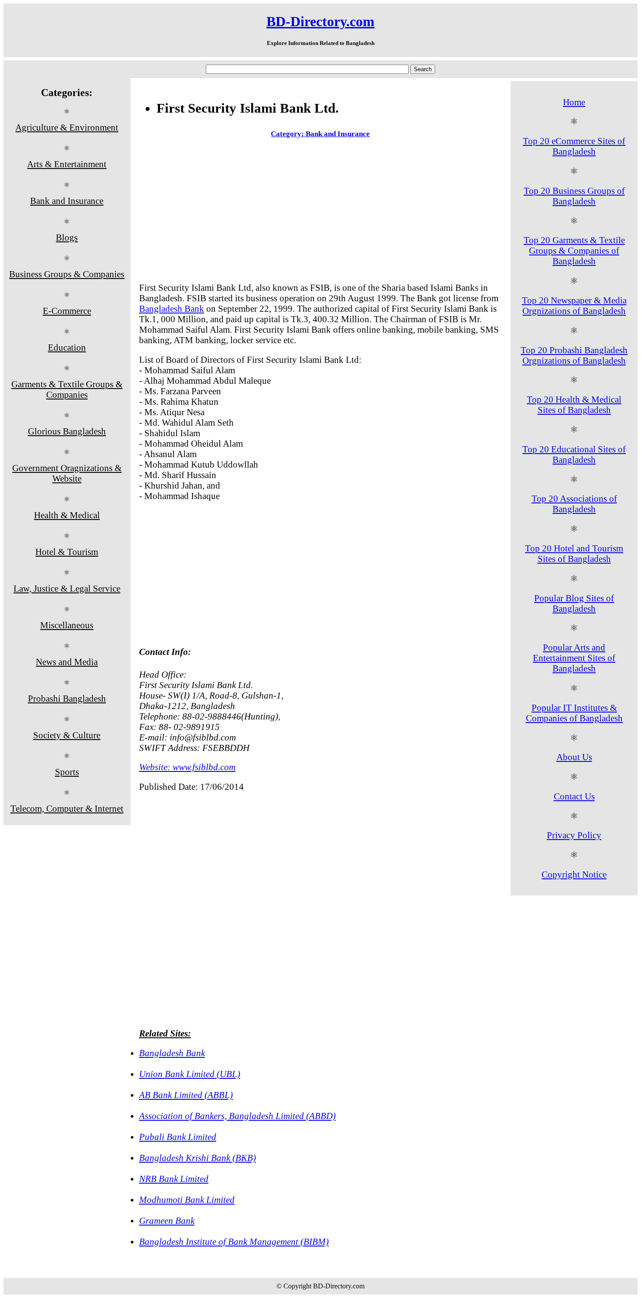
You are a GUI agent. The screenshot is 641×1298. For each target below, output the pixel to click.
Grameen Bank (166, 1220)
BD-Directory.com (320, 21)
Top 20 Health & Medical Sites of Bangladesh (574, 404)
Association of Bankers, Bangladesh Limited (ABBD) (237, 1116)
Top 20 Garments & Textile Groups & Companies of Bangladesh (574, 250)
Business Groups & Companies (66, 274)
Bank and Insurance (66, 201)
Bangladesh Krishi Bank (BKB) (197, 1158)
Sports (67, 772)
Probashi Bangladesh (67, 698)
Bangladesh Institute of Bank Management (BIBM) (234, 1241)
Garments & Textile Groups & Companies (67, 389)
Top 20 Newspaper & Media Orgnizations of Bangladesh (574, 305)
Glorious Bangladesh (67, 431)
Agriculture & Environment (66, 127)
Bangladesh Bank (171, 308)
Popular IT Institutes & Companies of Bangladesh (574, 712)
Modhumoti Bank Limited (187, 1200)
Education (67, 347)
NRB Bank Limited (173, 1179)
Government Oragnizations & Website (67, 473)
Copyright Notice (574, 874)
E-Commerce (67, 311)
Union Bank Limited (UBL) (189, 1074)
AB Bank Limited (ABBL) (186, 1095)
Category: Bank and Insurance (320, 134)
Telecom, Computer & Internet (66, 808)
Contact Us (574, 796)
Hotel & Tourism (66, 552)
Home (574, 102)
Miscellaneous (66, 625)
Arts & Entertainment (66, 164)
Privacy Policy (574, 835)
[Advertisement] (320, 212)
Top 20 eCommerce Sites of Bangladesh (574, 146)
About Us (574, 757)
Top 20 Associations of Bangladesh (574, 503)
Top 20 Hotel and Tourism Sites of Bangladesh (574, 553)
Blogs (67, 237)
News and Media (67, 662)
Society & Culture (66, 735)
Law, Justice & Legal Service (67, 588)
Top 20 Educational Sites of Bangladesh (574, 454)
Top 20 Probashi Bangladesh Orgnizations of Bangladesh (574, 355)
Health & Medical (67, 515)
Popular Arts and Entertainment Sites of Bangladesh (574, 657)
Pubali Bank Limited (177, 1137)
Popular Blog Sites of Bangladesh (574, 603)
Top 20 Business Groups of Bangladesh (574, 196)
